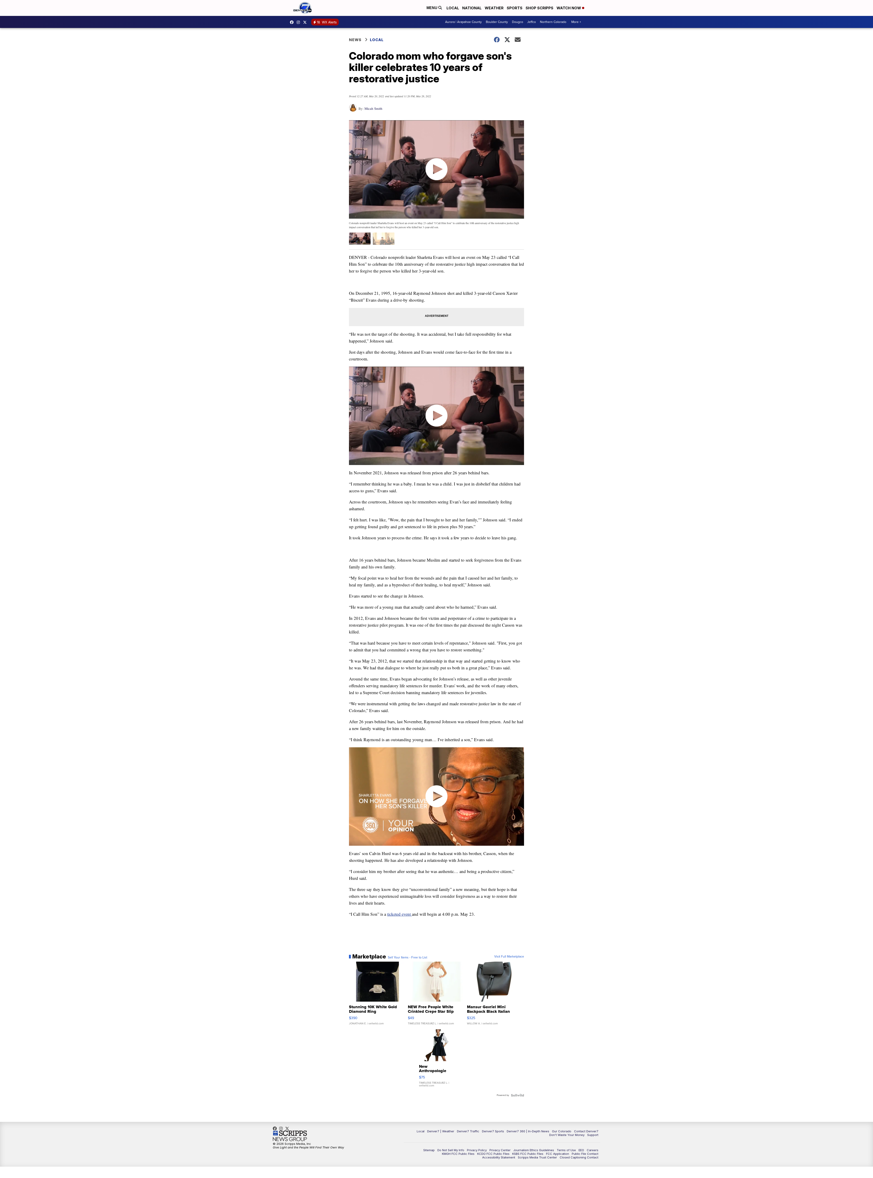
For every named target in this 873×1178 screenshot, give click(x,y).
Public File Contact (585, 1153)
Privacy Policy (477, 1150)
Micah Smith (373, 108)
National (472, 8)
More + (576, 22)
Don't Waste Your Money (567, 1135)
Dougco (517, 22)
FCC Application (557, 1153)
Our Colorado (561, 1131)
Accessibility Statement (498, 1157)
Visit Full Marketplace (509, 956)
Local (453, 8)
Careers (592, 1150)
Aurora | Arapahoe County (463, 22)
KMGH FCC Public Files (458, 1153)
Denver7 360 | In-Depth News (528, 1131)
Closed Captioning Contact (579, 1157)
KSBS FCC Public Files (527, 1153)
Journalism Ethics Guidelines (533, 1150)
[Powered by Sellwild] (517, 1095)
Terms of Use (566, 1150)
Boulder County (497, 22)
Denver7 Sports (493, 1131)
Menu (432, 8)
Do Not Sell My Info (450, 1150)
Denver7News (293, 22)
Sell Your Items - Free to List (407, 957)
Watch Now (569, 8)
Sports (514, 8)
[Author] (353, 110)
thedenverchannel (299, 22)
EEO (581, 1150)
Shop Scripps (539, 8)
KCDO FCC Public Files (493, 1153)
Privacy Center (500, 1150)
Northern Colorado (553, 22)
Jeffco (531, 22)
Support (592, 1135)
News (355, 40)
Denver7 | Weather (440, 1131)
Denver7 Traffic (468, 1131)
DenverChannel (306, 22)
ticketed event (399, 914)
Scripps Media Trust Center (537, 1157)
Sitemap (429, 1150)
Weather (494, 8)
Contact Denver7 (586, 1131)
